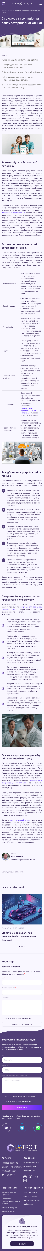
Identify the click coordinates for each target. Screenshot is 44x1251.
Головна (4, 11)
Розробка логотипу (31, 1162)
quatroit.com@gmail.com (12, 1167)
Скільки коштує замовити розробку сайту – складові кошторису (23, 86)
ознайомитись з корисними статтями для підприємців (31, 410)
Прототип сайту (29, 1170)
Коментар (5, 998)
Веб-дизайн (29, 1157)
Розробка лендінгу (9, 1207)
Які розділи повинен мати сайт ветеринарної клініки (18, 66)
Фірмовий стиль (29, 1166)
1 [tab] (19, 946)
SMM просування (30, 1196)
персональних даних (25, 1018)
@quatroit (11, 1175)
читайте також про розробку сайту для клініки (22, 781)
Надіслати (22, 1107)
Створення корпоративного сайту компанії (11, 1201)
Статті (10, 11)
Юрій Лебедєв (17, 856)
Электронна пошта (9, 988)
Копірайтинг (28, 1204)
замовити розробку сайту (20, 820)
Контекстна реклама (31, 1200)
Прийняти (22, 1243)
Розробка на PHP (8, 1211)
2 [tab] (22, 946)
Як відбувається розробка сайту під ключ (23, 72)
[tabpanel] (22, 919)
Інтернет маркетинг (33, 1187)
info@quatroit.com (9, 1171)
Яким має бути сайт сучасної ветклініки (22, 59)
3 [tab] (24, 946)
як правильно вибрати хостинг (22, 211)
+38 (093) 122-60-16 (10, 1163)
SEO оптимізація (30, 1192)
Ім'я (3, 978)
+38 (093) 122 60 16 (22, 3)
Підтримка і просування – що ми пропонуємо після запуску (18, 78)
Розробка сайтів (9, 1187)
